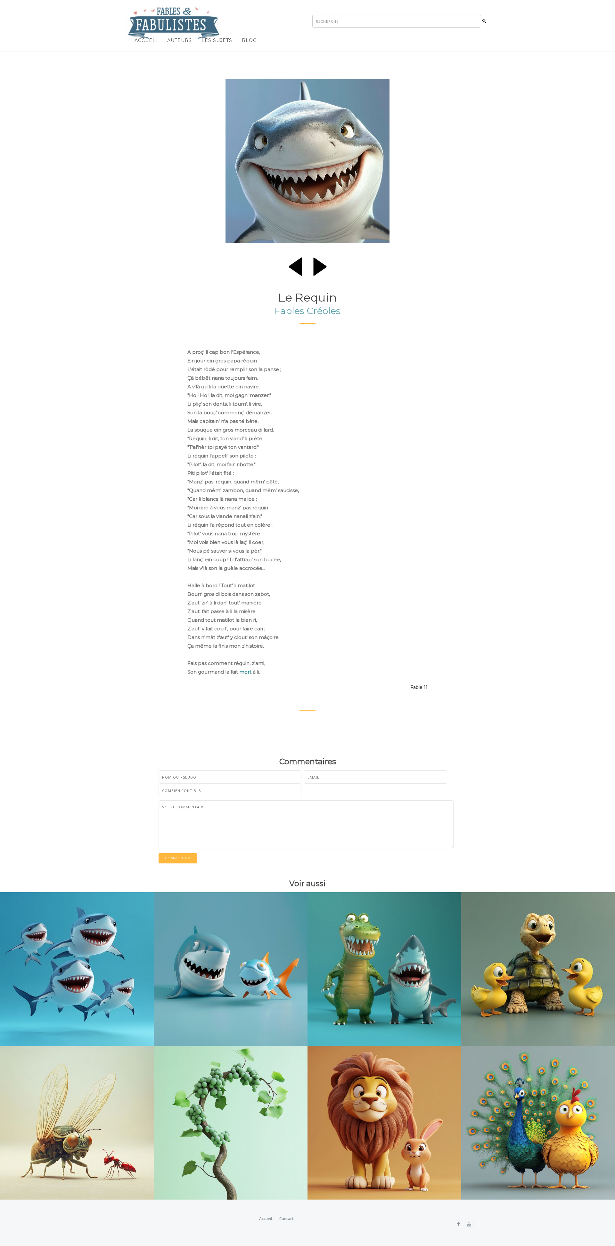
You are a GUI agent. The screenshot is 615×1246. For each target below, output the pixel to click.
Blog (249, 40)
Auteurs (179, 40)
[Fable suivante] (320, 265)
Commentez (177, 858)
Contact (286, 1218)
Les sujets (216, 40)
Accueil (146, 40)
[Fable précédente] (295, 265)
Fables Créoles (307, 310)
